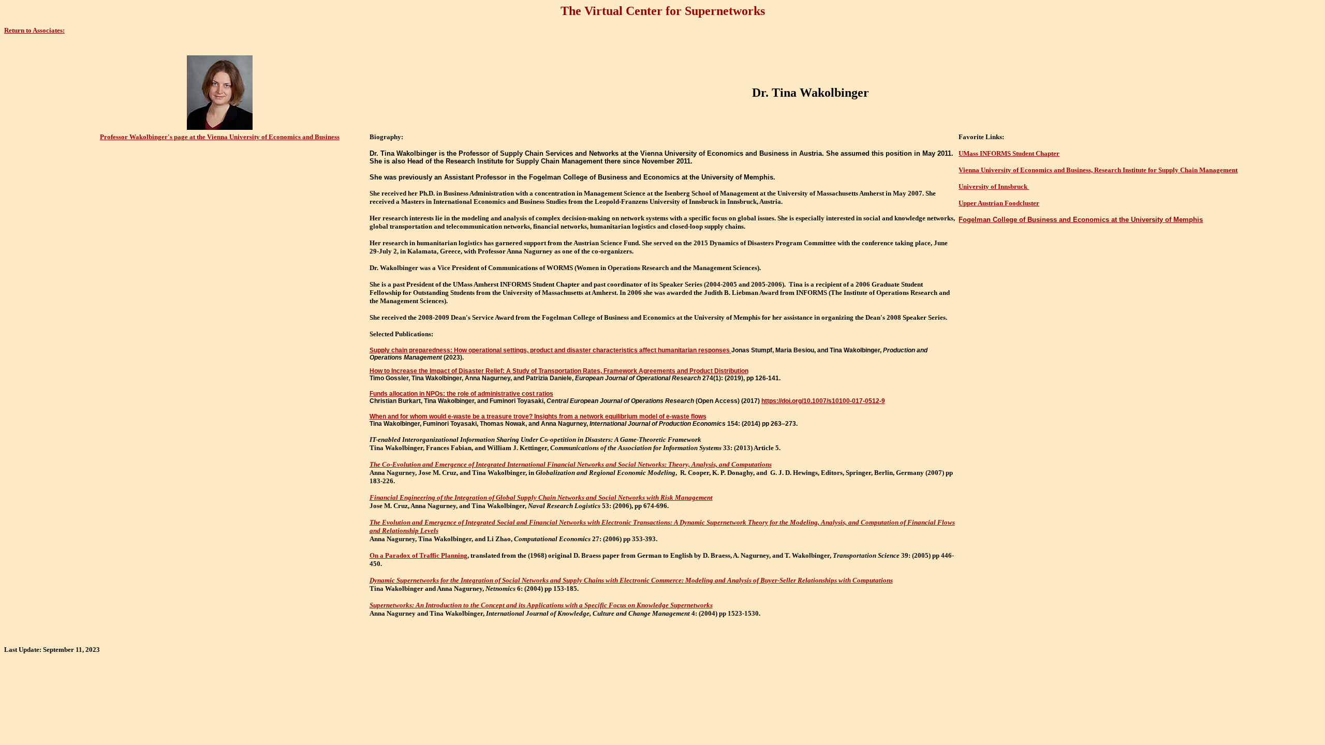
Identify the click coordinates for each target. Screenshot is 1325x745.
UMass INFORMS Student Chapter (1009, 153)
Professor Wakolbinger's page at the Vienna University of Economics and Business (220, 137)
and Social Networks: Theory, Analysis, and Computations (689, 464)
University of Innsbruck (994, 186)
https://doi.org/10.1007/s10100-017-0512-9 (823, 401)
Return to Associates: (34, 30)
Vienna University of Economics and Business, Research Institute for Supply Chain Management (1098, 170)
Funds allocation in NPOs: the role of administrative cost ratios (461, 393)
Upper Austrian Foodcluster (999, 203)
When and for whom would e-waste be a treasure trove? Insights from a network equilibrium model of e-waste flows (538, 416)
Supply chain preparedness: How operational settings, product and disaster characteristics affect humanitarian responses (550, 350)
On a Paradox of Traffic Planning (418, 555)
